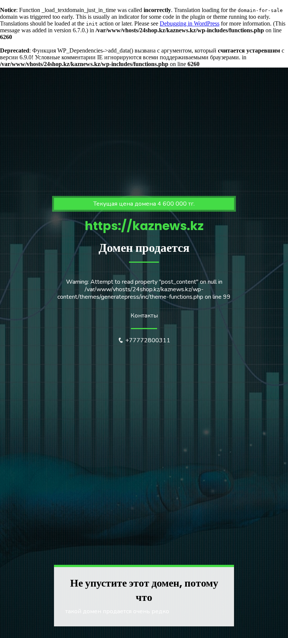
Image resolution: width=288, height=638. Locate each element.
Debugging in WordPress (189, 23)
